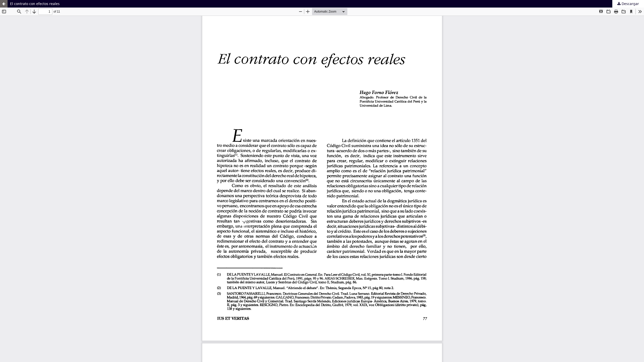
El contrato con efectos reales (35, 3)
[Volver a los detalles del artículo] (4, 4)
